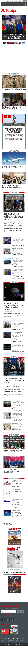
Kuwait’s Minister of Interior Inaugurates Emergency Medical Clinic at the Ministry (18, 414)
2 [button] (13, 66)
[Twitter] (8, 619)
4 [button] (17, 66)
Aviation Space (14, 151)
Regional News (14, 74)
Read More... (14, 222)
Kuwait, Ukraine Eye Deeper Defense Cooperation (17, 249)
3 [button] (15, 66)
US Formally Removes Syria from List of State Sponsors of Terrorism (14, 379)
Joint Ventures (14, 435)
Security (14, 357)
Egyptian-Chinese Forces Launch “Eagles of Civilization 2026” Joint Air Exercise (18, 260)
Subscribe (9, 629)
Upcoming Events (14, 478)
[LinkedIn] (3, 619)
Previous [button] (3, 27)
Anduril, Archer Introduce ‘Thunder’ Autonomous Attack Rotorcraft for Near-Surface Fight (18, 346)
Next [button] (24, 27)
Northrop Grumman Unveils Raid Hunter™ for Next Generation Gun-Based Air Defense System (17, 334)
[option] (14, 27)
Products (14, 282)
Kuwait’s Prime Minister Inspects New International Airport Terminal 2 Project (11, 186)
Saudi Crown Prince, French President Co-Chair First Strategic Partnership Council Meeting (18, 271)
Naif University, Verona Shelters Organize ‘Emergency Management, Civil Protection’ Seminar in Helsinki (18, 403)
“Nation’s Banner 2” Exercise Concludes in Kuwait (14, 89)
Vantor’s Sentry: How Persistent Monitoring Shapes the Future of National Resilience (13, 304)
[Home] (8, 10)
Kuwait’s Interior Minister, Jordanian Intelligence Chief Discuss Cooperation (17, 425)
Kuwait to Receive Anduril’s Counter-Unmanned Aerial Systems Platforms (14, 130)
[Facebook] (12, 619)
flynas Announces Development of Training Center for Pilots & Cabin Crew (12, 167)
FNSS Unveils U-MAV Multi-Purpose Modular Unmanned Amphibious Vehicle (18, 323)
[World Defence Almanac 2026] (15, 584)
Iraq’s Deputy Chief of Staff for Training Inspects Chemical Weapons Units (11, 107)
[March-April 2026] (15, 536)
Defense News (14, 193)
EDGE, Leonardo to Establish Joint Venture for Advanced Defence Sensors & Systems (14, 451)
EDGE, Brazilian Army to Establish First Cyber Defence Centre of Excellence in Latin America (13, 215)
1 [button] (10, 66)
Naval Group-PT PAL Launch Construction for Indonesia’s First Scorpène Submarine (14, 36)
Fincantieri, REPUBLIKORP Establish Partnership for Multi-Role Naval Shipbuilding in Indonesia (12, 471)
